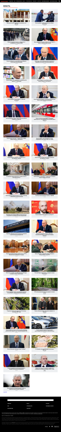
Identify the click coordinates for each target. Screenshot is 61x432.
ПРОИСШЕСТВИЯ (19, 1)
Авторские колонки (53, 1)
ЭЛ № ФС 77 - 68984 (21, 412)
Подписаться (56, 426)
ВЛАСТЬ (24, 1)
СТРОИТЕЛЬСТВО (29, 1)
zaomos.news (4, 1)
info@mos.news (40, 413)
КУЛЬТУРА (39, 1)
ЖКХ (14, 1)
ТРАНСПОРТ (35, 1)
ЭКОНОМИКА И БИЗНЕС (45, 1)
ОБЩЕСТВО (11, 1)
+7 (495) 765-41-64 (36, 413)
